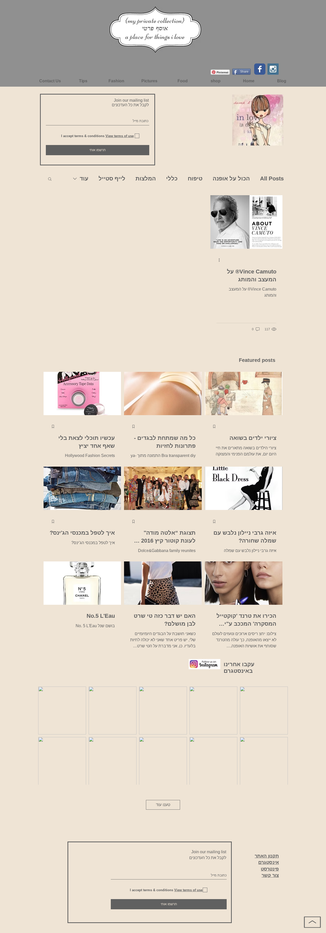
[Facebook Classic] (259, 69)
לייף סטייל (112, 178)
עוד (84, 178)
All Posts (272, 178)
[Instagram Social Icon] (273, 69)
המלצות (145, 178)
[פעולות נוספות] (217, 260)
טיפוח (195, 178)
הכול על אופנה (231, 178)
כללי (172, 178)
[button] (49, 179)
